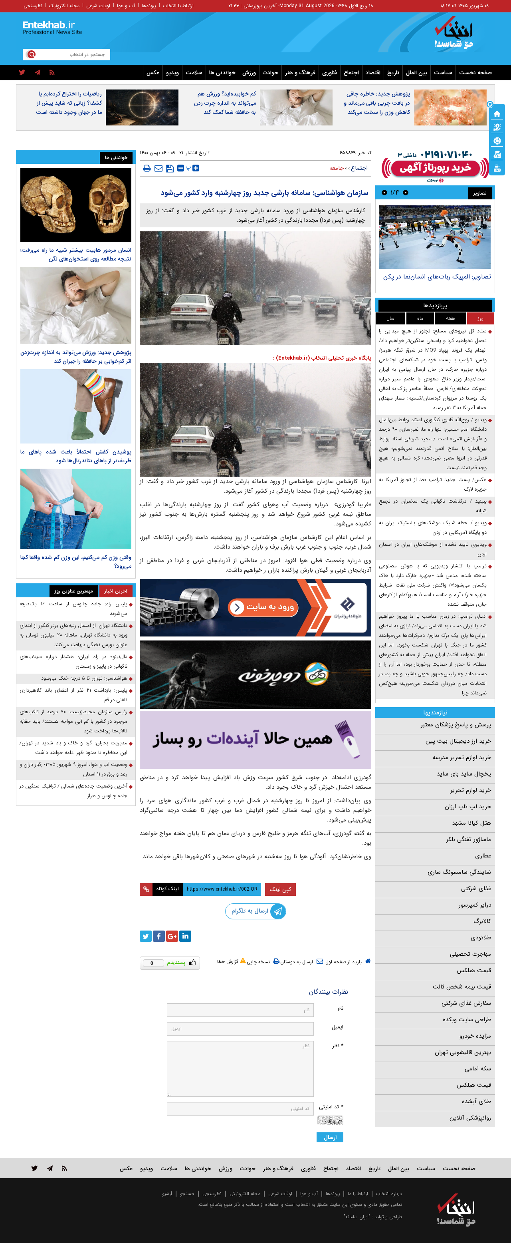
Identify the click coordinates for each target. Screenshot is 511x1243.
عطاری (483, 856)
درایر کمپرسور (475, 905)
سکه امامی (478, 1069)
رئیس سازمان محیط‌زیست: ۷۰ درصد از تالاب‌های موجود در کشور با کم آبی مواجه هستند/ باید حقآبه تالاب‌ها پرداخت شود (73, 721)
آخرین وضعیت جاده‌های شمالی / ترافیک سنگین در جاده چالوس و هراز (73, 791)
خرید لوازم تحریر (470, 790)
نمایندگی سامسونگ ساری (459, 872)
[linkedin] (185, 936)
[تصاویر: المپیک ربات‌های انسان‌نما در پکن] (435, 237)
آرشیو (167, 1193)
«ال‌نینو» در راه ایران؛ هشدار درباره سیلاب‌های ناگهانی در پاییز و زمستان (73, 661)
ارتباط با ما (358, 1193)
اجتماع (351, 72)
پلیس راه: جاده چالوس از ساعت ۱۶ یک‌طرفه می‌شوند (73, 609)
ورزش (249, 72)
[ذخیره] (170, 168)
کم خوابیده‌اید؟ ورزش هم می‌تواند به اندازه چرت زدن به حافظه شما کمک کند (225, 103)
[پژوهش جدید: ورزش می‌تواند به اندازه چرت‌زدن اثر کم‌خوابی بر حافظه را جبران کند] (75, 305)
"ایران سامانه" (357, 1217)
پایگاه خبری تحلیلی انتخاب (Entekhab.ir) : (322, 358)
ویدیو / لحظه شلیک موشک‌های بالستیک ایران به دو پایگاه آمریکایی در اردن (433, 528)
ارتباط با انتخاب (178, 6)
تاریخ (393, 72)
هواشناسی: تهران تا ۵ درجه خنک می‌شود (84, 678)
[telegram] (37, 73)
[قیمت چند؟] (497, 127)
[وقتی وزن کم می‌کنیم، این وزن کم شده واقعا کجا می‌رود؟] (75, 509)
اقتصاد (373, 72)
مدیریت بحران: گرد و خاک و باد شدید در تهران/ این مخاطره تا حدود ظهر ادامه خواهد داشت (73, 748)
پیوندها (149, 6)
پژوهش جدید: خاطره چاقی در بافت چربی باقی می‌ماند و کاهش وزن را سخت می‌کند (377, 103)
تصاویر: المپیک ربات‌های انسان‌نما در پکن (437, 277)
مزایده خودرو (475, 1036)
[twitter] (22, 73)
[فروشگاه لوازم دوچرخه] (255, 674)
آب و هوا (126, 6)
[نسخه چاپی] (147, 168)
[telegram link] (49, 1168)
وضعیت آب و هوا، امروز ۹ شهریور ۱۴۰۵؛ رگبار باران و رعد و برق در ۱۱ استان (73, 769)
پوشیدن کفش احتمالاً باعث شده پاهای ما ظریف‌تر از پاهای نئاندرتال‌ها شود (75, 456)
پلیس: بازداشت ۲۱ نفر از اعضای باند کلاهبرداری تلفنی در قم (73, 695)
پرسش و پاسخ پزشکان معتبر (456, 725)
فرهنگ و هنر (300, 72)
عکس (153, 72)
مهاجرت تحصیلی (470, 954)
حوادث (270, 72)
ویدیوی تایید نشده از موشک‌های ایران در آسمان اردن (433, 549)
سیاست (443, 72)
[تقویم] (497, 154)
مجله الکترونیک (64, 6)
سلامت (194, 72)
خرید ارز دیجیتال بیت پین (458, 741)
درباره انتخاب (389, 1193)
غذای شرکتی (476, 888)
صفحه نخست (475, 72)
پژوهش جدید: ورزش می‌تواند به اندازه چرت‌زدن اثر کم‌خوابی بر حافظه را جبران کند (75, 357)
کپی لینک (280, 889)
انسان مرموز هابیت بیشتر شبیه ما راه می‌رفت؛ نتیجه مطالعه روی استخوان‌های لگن (75, 254)
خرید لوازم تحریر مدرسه (462, 757)
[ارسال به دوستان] (158, 168)
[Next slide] (384, 192)
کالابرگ (482, 921)
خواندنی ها (222, 72)
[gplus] (172, 936)
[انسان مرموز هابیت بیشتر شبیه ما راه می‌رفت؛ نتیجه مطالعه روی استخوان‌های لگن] (75, 205)
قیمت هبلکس (474, 970)
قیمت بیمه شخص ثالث (462, 987)
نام (340, 1008)
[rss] (52, 73)
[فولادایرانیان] (255, 607)
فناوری (329, 72)
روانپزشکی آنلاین (470, 1118)
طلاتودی (481, 938)
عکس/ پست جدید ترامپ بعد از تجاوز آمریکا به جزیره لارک (433, 484)
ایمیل (337, 1027)
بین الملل (416, 72)
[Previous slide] (405, 192)
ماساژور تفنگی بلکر (468, 839)
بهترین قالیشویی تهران (463, 1052)
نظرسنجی (33, 6)
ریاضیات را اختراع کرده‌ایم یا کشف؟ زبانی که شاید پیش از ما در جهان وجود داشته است (69, 103)
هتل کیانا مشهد (471, 823)
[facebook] (159, 936)
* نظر (337, 1046)
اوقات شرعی (98, 6)
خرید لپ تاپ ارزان (468, 806)
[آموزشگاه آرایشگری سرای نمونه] (255, 740)
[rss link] (64, 1168)
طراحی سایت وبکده (467, 1019)
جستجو (187, 1193)
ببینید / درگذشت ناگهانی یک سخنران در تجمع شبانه (433, 506)
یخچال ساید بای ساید (464, 774)
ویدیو (172, 72)
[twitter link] (34, 1168)
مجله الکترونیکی (245, 1193)
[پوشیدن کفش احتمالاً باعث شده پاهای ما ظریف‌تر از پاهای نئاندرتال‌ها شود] (75, 406)
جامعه (336, 168)
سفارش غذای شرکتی (466, 1003)
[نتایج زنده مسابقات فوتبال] (497, 167)
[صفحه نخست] (497, 113)
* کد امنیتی (331, 1107)
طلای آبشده (476, 1101)
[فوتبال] (497, 140)
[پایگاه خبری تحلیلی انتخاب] (460, 36)
